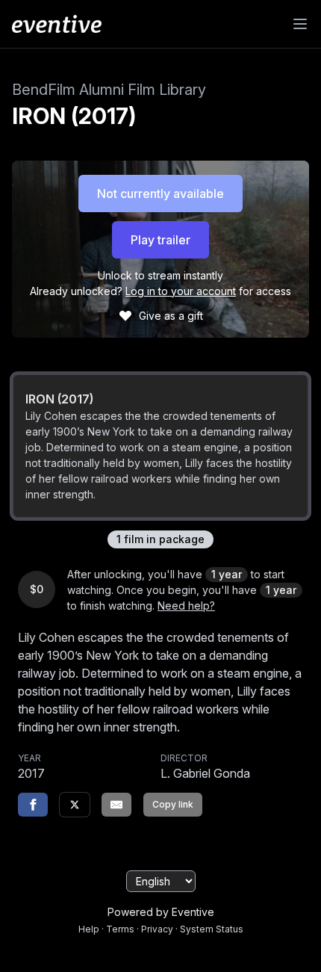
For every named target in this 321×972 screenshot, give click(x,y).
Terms (120, 929)
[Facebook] (33, 805)
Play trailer (160, 239)
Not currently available (160, 193)
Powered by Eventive (160, 912)
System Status (211, 929)
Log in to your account (180, 291)
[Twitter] (75, 805)
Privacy (157, 929)
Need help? (186, 605)
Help (88, 929)
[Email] (116, 805)
